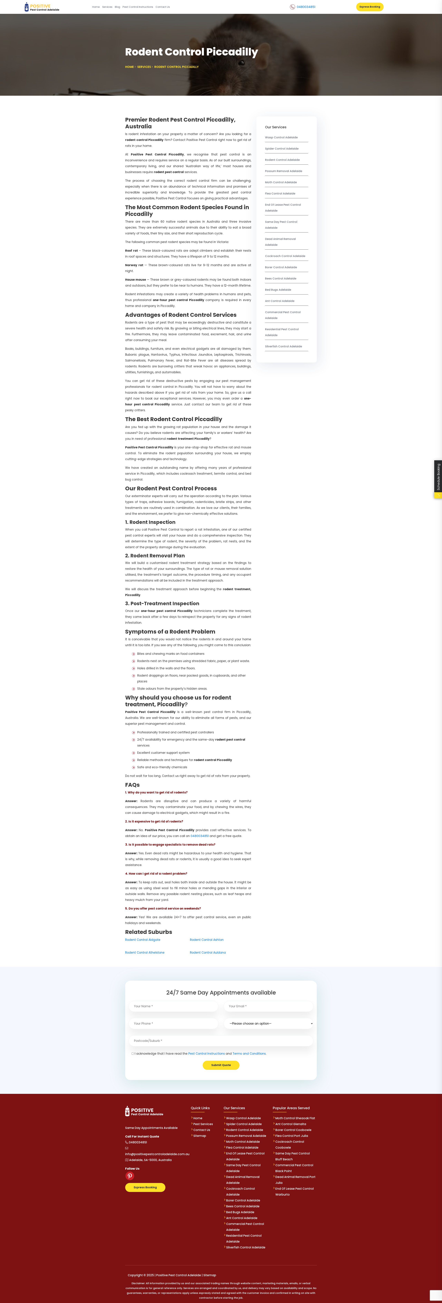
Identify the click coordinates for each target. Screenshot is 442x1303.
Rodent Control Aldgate (142, 940)
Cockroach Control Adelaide (285, 256)
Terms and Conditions (249, 1054)
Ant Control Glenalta (290, 1124)
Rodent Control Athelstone (145, 952)
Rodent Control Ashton (207, 940)
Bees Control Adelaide (280, 278)
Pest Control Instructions (138, 7)
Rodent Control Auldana (208, 952)
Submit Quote (221, 1065)
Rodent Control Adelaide (282, 160)
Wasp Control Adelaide (281, 137)
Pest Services (203, 1124)
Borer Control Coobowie (293, 1130)
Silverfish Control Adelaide (283, 346)
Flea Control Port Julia (291, 1136)
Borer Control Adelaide (281, 267)
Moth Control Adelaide (281, 182)
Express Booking (370, 6)
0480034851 (306, 7)
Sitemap (199, 1136)
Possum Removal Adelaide (283, 171)
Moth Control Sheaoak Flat (295, 1118)
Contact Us (163, 7)
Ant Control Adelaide (279, 301)
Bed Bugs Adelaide (278, 290)
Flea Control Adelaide (280, 194)
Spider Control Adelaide (282, 149)
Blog (117, 7)
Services (107, 7)
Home (96, 7)
